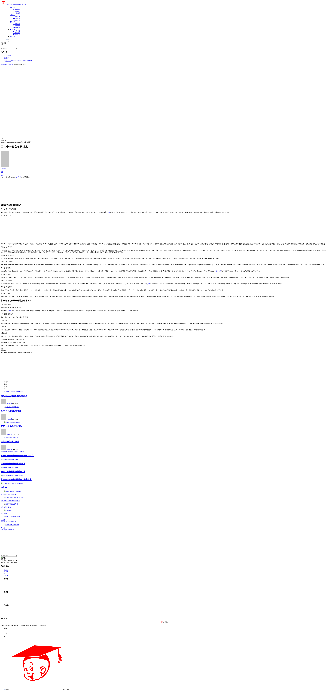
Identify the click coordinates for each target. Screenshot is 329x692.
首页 (2, 64)
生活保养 (9, 403)
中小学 (5, 64)
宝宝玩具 (9, 434)
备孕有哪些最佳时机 (7, 507)
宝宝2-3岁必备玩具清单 (11, 426)
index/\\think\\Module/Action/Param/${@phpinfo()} (18, 60)
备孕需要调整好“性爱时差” (9, 494)
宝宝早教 (9, 449)
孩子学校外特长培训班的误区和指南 (17, 455)
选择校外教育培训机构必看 (13, 463)
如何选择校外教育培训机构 (13, 471)
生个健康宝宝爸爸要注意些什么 (10, 501)
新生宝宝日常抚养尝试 (11, 411)
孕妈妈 (6, 570)
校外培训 (10, 64)
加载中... (4, 487)
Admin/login (7, 55)
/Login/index (7, 61)
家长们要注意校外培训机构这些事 (16, 479)
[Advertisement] (52, 78)
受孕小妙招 (4, 513)
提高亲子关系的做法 (10, 441)
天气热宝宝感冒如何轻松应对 (14, 396)
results (6, 58)
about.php (7, 57)
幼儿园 (6, 573)
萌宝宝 (6, 571)
